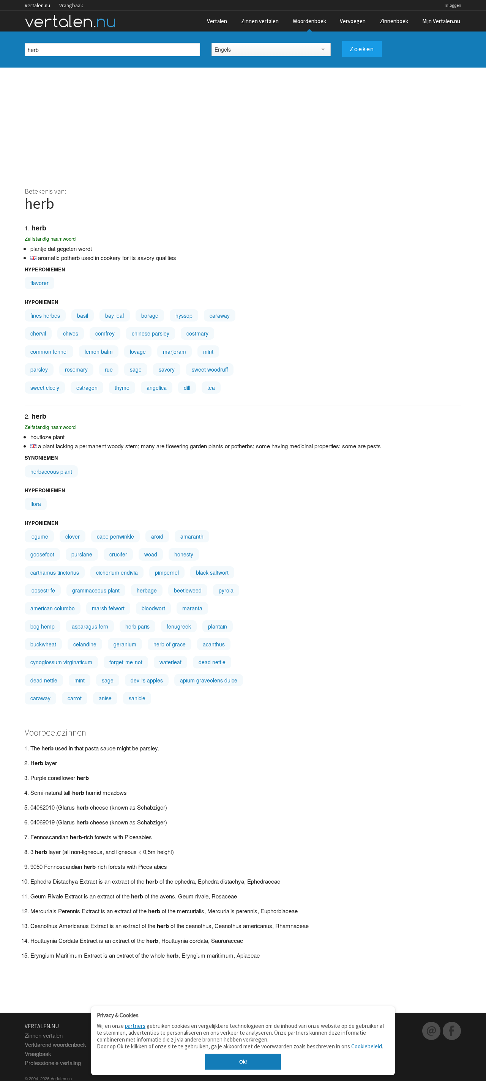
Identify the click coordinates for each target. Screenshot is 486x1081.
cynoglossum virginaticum (61, 662)
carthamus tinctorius (54, 572)
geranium (125, 644)
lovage (138, 351)
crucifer (118, 554)
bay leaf (114, 315)
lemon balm (99, 351)
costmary (197, 333)
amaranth (192, 536)
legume (39, 536)
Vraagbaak (71, 5)
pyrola (226, 590)
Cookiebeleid (366, 1046)
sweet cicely (44, 387)
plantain (217, 626)
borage (149, 315)
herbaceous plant (51, 471)
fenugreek (179, 626)
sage (136, 369)
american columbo (52, 608)
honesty (183, 554)
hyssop (184, 315)
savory (167, 369)
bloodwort (153, 608)
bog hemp (42, 626)
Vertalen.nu (37, 5)
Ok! (243, 1061)
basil (82, 315)
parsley (39, 369)
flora (35, 503)
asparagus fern (90, 626)
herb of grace (169, 644)
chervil (38, 333)
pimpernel (167, 572)
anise (105, 698)
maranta (192, 608)
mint (208, 351)
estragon (87, 387)
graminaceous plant (96, 590)
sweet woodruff (210, 369)
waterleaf (170, 662)
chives (70, 333)
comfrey (105, 333)
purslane (81, 554)
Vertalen (217, 21)
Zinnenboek (394, 21)
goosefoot (42, 554)
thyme (122, 387)
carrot (75, 698)
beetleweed (188, 590)
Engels (223, 49)
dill (187, 387)
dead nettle (212, 662)
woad (150, 554)
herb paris (137, 626)
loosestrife (42, 590)
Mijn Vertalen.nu (441, 21)
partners (135, 1025)
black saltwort (212, 572)
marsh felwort (108, 608)
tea (211, 387)
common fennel (49, 351)
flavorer (39, 283)
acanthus (214, 644)
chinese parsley (150, 333)
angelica (157, 387)
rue (109, 369)
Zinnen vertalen (260, 21)
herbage (147, 590)
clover (72, 536)
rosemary (76, 369)
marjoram (174, 351)
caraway (220, 315)
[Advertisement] (243, 124)
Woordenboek (309, 21)
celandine (84, 644)
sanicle (137, 698)
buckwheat (43, 644)
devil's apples (147, 680)
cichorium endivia (117, 572)
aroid (157, 536)
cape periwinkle (115, 536)
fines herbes (45, 315)
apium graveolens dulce (208, 680)
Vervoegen (353, 21)
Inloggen (453, 5)
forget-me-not (125, 662)
